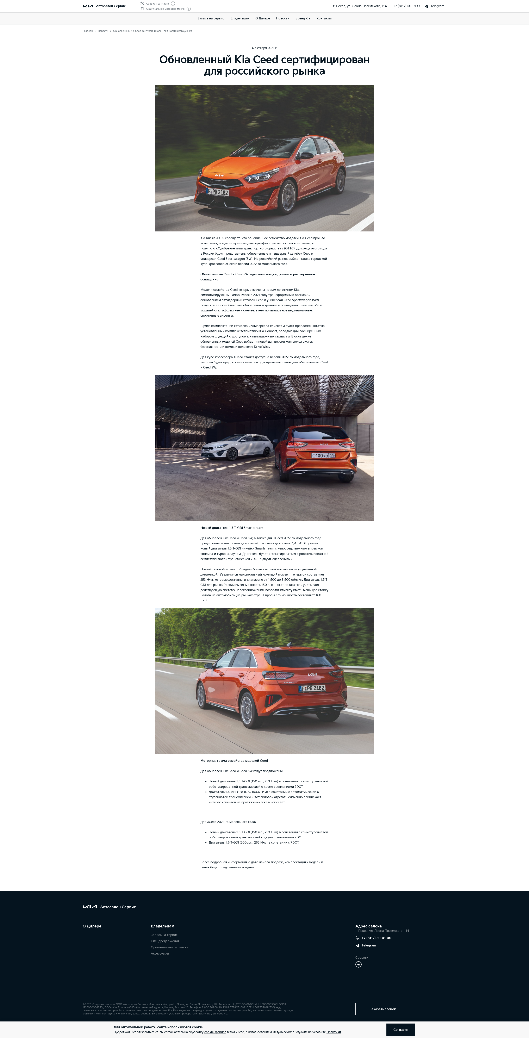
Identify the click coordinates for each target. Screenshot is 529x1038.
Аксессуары (160, 954)
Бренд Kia (302, 18)
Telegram (437, 6)
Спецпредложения (165, 941)
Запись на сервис (211, 18)
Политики (333, 1032)
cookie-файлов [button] (215, 1032)
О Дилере (262, 18)
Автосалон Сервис (111, 6)
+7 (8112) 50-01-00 (407, 6)
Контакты (324, 18)
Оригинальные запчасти (169, 947)
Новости (282, 18)
